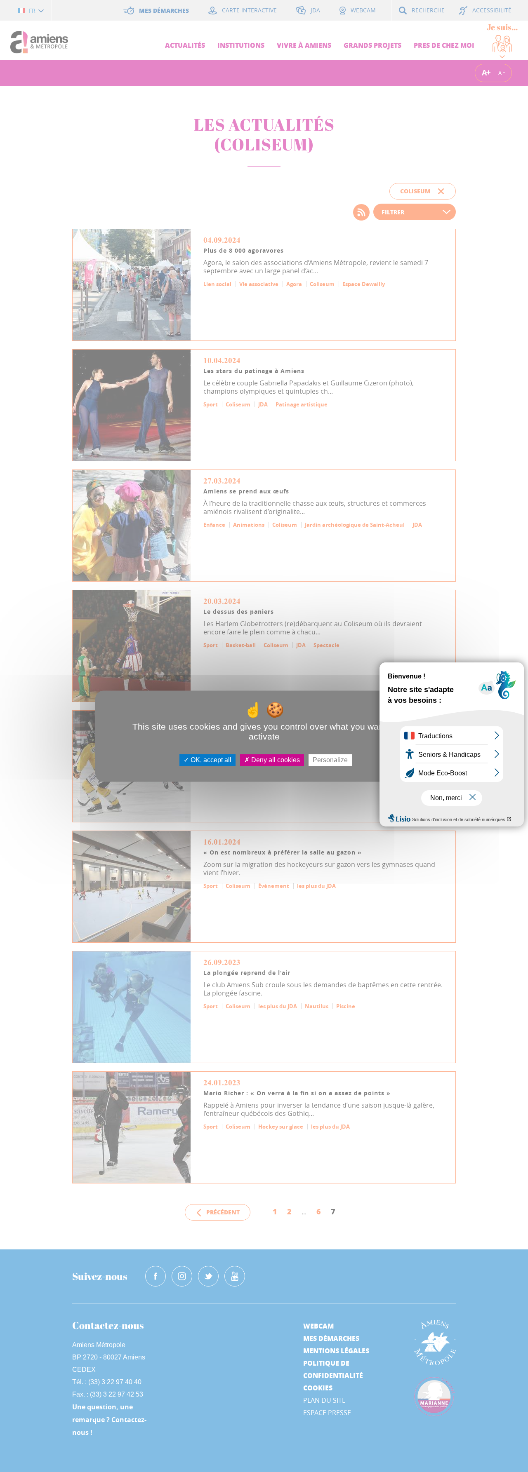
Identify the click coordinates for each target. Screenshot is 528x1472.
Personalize (330, 759)
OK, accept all (210, 759)
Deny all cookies (275, 759)
